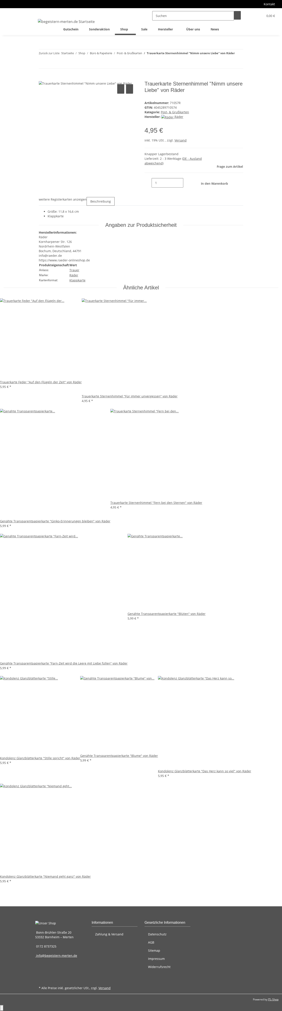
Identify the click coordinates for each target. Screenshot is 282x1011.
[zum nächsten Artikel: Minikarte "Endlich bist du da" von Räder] (238, 63)
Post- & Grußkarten (175, 112)
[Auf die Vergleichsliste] (120, 89)
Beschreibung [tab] (100, 201)
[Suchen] (237, 15)
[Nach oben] (2, 1008)
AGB (151, 942)
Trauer (74, 270)
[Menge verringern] (148, 183)
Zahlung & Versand (109, 934)
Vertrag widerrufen (56, 981)
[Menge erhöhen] (186, 183)
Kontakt (269, 4)
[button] (251, 15)
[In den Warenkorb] (42, 78)
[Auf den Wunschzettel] (129, 89)
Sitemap (154, 950)
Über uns (193, 29)
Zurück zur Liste (49, 53)
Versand (180, 140)
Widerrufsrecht (159, 967)
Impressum (156, 959)
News (215, 29)
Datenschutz (157, 934)
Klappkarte (77, 280)
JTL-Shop (273, 999)
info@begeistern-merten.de (56, 955)
